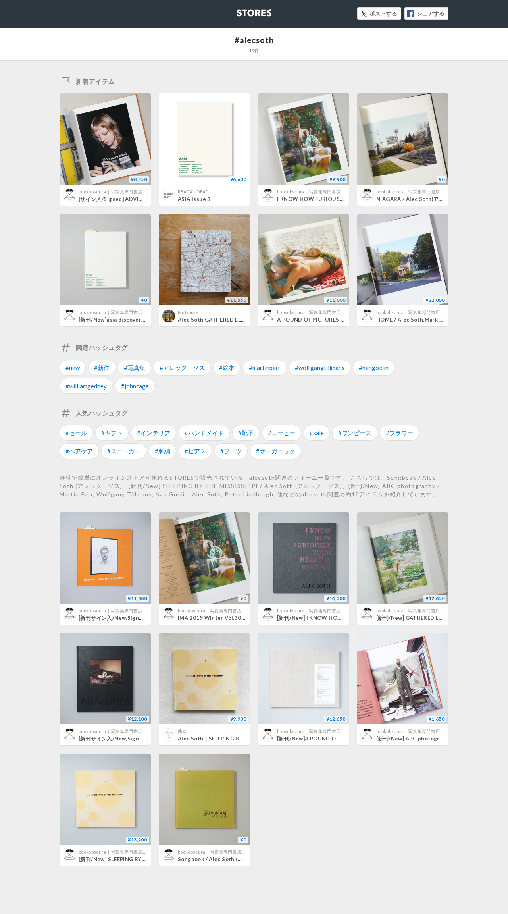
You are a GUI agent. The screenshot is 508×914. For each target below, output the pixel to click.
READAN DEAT (193, 191)
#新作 (102, 367)
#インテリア (153, 432)
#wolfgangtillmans (319, 367)
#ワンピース (354, 432)
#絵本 (227, 367)
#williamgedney (86, 386)
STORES (241, 10)
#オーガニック (275, 451)
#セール (76, 432)
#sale (317, 432)
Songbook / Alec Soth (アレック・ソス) (227, 859)
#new (72, 367)
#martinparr (265, 367)
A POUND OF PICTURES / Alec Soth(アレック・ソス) (343, 319)
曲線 (182, 731)
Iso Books (188, 312)
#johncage (135, 386)
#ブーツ (231, 451)
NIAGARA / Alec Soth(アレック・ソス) (424, 199)
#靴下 (246, 432)
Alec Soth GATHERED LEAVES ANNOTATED (233, 319)
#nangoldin (374, 367)
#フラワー (399, 432)
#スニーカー (123, 451)
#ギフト (112, 432)
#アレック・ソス (182, 367)
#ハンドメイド (204, 432)
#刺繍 (162, 451)
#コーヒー (281, 432)
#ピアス (195, 451)
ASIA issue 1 (194, 199)
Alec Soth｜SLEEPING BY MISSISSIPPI (227, 738)
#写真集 (134, 367)
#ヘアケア (79, 451)
